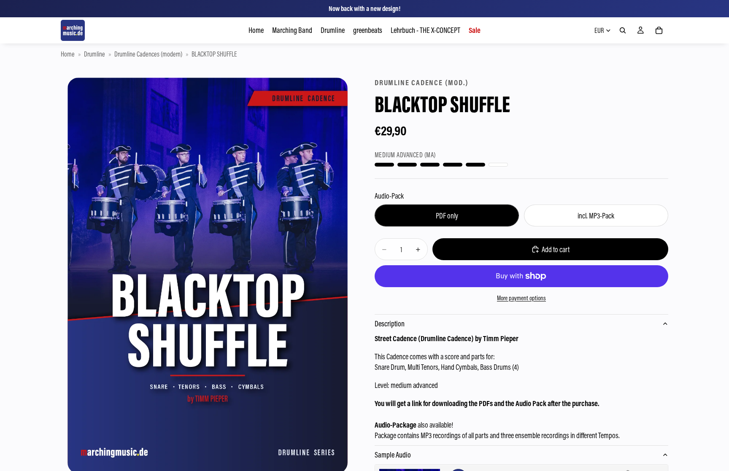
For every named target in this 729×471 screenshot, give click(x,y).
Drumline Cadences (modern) (148, 54)
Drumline (94, 54)
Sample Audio (393, 455)
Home (68, 54)
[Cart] (659, 30)
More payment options (521, 298)
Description (390, 323)
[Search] (622, 30)
